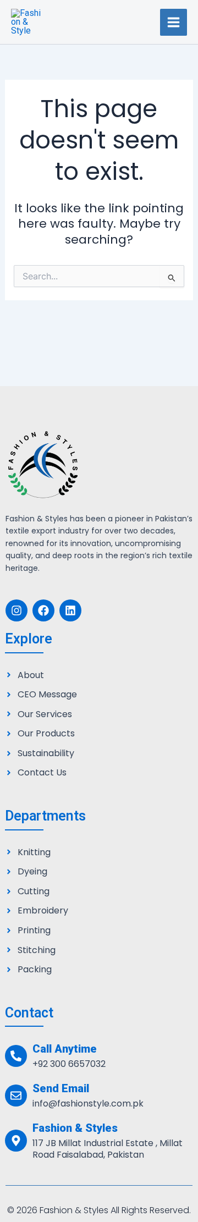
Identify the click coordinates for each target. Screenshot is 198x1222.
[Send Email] (16, 1096)
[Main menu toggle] (173, 22)
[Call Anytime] (16, 1056)
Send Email (60, 1088)
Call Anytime (64, 1048)
